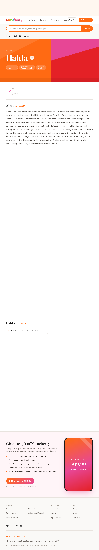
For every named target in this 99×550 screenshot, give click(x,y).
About (76, 513)
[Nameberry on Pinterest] (16, 525)
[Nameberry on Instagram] (21, 525)
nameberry (15, 536)
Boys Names (11, 513)
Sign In (72, 20)
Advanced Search (36, 513)
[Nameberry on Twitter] (7, 525)
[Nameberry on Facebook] (12, 525)
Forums (54, 20)
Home (8, 36)
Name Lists (33, 509)
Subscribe (85, 20)
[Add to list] (32, 58)
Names (20, 20)
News (42, 20)
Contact (77, 517)
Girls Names (11, 509)
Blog (75, 509)
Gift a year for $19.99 (20, 481)
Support (53, 545)
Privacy (30, 545)
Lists (31, 20)
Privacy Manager (41, 545)
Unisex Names (12, 517)
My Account (56, 517)
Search (87, 28)
